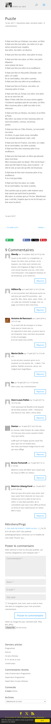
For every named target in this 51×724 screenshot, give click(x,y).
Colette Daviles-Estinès (33, 717)
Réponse (40, 281)
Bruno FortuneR (19, 462)
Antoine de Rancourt (21, 318)
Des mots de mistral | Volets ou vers (22, 528)
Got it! (42, 720)
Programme (10, 648)
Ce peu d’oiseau (11, 656)
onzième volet (36, 23)
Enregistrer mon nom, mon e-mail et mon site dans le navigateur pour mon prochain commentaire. (23, 606)
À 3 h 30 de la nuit (12, 659)
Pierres (8, 652)
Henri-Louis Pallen (20, 400)
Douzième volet (23, 23)
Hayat (7, 677)
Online (11, 691)
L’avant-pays (10, 663)
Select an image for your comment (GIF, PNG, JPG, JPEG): (23, 623)
